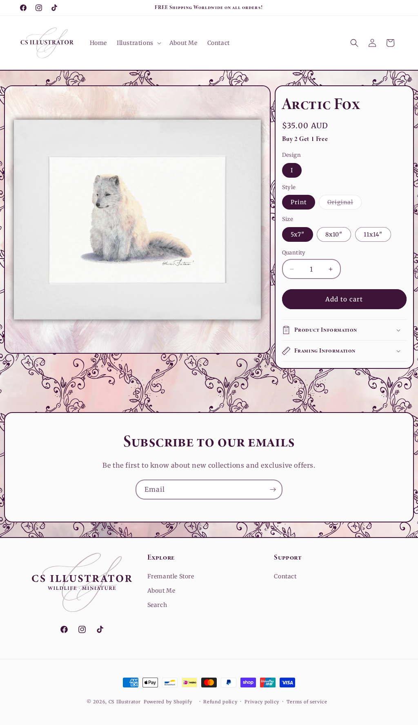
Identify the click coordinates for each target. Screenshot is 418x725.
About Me (161, 590)
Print (299, 202)
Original (344, 204)
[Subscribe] (273, 490)
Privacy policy (262, 702)
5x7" (298, 234)
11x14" (373, 234)
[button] (138, 42)
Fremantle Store (170, 576)
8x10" (333, 234)
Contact (285, 576)
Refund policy (220, 702)
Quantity (294, 252)
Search (157, 605)
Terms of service (307, 702)
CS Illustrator (125, 702)
